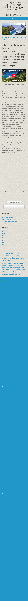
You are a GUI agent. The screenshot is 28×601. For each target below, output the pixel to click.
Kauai (7, 195)
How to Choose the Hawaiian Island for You (10, 215)
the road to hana (17, 269)
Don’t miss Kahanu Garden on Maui (14, 206)
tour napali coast (9, 271)
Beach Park (15, 253)
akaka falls (4, 253)
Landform (5, 263)
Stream (8, 269)
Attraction (8, 253)
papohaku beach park (12, 265)
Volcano (16, 271)
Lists (3, 237)
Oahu (3, 244)
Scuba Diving (10, 267)
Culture (7, 255)
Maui (3, 238)
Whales (15, 274)
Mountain (15, 263)
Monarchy (10, 263)
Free (3, 258)
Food (22, 255)
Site (17, 267)
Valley (13, 271)
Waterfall (11, 274)
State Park (4, 269)
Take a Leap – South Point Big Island (9, 221)
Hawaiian (15, 258)
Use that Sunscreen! (14, 202)
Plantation (21, 265)
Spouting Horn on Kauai (7, 223)
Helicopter (22, 258)
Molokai (3, 240)
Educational (11, 255)
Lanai (3, 235)
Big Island (4, 230)
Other (3, 246)
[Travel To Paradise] (14, 5)
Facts (20, 255)
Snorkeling (21, 267)
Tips (24, 269)
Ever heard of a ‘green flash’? (8, 217)
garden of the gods (8, 258)
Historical (15, 195)
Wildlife (19, 274)
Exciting (16, 255)
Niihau (3, 242)
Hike (4, 261)
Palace (6, 265)
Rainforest (4, 267)
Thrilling (21, 269)
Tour (4, 271)
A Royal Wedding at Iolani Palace (8, 219)
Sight (19, 195)
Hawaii (3, 231)
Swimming (12, 269)
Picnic (17, 265)
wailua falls (6, 274)
